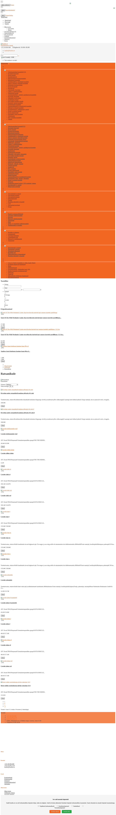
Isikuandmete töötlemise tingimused (18, 276)
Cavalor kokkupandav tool (9, 434)
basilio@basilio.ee (9, 50)
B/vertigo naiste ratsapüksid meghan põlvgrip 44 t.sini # (18, 412)
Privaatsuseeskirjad (13, 277)
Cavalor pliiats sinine (7, 453)
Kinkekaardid (8, 779)
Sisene (10, 30)
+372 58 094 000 (11, 716)
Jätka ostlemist (5, 5)
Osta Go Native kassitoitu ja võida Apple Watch (21, 263)
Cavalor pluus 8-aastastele (9, 603)
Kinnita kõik (67, 811)
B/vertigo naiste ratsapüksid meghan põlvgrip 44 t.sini (17, 393)
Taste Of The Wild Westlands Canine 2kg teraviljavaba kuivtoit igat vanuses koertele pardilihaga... (31, 318)
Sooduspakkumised (9, 782)
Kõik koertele (7, 122)
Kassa (12, 5)
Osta (2, 327)
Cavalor (6, 300)
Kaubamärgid (8, 777)
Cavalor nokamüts (6, 580)
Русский (7, 22)
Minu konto (7, 791)
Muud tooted (8, 366)
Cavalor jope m (5, 538)
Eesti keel (8, 20)
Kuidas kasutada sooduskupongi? (17, 271)
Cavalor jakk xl (5, 474)
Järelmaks (11, 272)
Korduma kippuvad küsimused (17, 264)
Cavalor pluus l (5, 624)
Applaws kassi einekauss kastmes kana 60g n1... (15, 351)
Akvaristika (7, 190)
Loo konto (11, 28)
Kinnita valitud (55, 811)
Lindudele (6, 228)
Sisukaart (7, 781)
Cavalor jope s (5, 559)
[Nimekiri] (1, 383)
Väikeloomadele (8, 210)
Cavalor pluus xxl (6, 666)
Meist (9, 266)
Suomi (7, 24)
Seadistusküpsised (63, 806)
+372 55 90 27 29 (11, 717)
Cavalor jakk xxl (6, 495)
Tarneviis (10, 274)
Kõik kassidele (8, 68)
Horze (6, 305)
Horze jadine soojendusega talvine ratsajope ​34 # (16, 685)
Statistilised (76, 806)
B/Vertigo (7, 295)
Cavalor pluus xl (6, 645)
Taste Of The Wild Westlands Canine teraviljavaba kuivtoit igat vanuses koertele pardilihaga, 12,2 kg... (32, 334)
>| (4, 706)
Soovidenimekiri (10, 10)
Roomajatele (7, 244)
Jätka (2, 10)
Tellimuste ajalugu (9, 793)
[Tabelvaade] (2, 383)
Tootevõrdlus (9, 15)
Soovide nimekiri (9, 794)
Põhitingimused (12, 268)
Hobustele (7, 367)
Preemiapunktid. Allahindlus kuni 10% (19, 269)
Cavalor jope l (5, 516)
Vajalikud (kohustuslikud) (47, 806)
